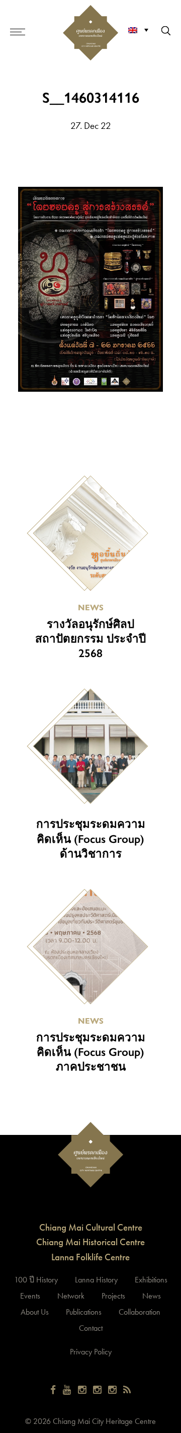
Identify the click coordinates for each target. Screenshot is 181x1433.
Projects (113, 1296)
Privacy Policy (91, 1351)
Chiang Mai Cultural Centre (90, 1227)
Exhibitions (151, 1279)
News (151, 1296)
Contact (91, 1328)
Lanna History (96, 1279)
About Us (35, 1312)
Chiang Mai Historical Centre (90, 1242)
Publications (84, 1312)
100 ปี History (36, 1279)
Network (70, 1296)
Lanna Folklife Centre (90, 1257)
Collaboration (139, 1312)
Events (30, 1296)
